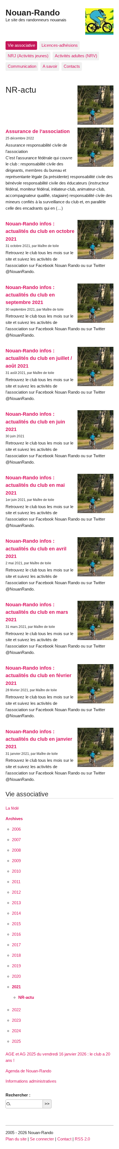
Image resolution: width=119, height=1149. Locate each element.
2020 (16, 976)
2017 (16, 944)
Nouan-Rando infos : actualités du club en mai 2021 (35, 485)
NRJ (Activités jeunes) (28, 55)
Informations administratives (31, 1081)
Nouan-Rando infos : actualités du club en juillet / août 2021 (39, 358)
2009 (16, 860)
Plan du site (16, 1139)
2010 (16, 871)
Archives (14, 818)
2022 (16, 1009)
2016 (16, 934)
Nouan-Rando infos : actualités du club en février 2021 (38, 675)
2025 (16, 1041)
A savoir (50, 66)
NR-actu (26, 997)
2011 (16, 881)
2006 (16, 829)
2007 (16, 839)
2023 (16, 1020)
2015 (16, 923)
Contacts (72, 66)
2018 (16, 955)
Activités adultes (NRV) (76, 55)
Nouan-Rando (33, 12)
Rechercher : (18, 1095)
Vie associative (21, 45)
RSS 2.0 (82, 1139)
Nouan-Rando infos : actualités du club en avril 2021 (36, 548)
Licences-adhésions (60, 45)
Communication (22, 66)
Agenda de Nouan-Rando (28, 1071)
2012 (16, 892)
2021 (16, 986)
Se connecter (42, 1139)
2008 (16, 850)
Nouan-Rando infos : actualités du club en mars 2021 (37, 612)
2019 (16, 965)
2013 (16, 902)
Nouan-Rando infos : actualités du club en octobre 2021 (40, 231)
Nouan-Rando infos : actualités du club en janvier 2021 (39, 739)
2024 (16, 1030)
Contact (64, 1139)
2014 (16, 913)
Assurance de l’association (38, 131)
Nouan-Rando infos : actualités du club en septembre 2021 (30, 294)
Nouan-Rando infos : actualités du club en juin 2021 (35, 421)
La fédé (12, 808)
